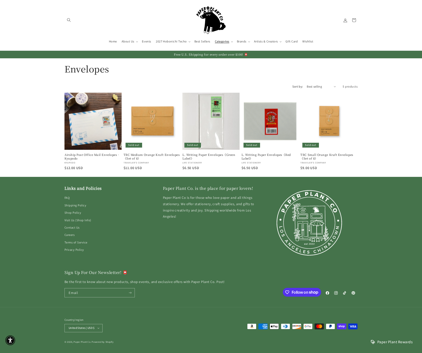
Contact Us (72, 227)
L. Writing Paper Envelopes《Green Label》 (208, 156)
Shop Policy (72, 212)
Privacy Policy (74, 250)
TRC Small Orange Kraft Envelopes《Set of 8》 (326, 156)
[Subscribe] (130, 292)
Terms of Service (75, 242)
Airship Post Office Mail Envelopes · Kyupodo (91, 156)
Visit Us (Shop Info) (77, 220)
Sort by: (297, 86)
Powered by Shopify (103, 341)
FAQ (67, 198)
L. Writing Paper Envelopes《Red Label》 (266, 156)
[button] (68, 20)
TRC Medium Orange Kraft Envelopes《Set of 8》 (152, 156)
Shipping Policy (75, 205)
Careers (69, 235)
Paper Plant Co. (82, 341)
